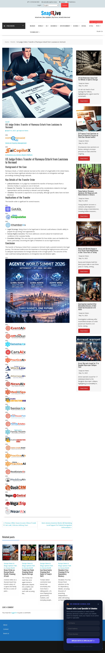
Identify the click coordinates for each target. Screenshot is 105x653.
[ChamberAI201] (15, 227)
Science (75, 26)
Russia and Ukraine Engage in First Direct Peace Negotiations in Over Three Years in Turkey (88, 250)
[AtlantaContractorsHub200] (15, 402)
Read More (84, 101)
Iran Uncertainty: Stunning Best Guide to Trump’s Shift (46, 573)
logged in (14, 613)
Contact (6, 629)
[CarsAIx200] (15, 354)
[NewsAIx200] (15, 386)
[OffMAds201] (15, 338)
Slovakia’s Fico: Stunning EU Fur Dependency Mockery (63, 573)
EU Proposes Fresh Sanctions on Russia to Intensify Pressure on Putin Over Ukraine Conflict (88, 135)
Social (84, 26)
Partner (64, 5)
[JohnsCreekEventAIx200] (15, 450)
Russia (8, 568)
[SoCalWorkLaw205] (15, 370)
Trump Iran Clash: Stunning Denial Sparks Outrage (28, 572)
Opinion (10, 566)
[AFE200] (15, 426)
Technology (34, 32)
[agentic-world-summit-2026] (37, 322)
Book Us (6, 633)
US (47, 26)
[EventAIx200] (15, 330)
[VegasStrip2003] (15, 506)
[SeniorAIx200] (15, 410)
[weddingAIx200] (15, 482)
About (5, 625)
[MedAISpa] (15, 394)
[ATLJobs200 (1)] (15, 442)
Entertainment (65, 26)
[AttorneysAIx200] (15, 378)
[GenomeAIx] (15, 346)
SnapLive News (23, 131)
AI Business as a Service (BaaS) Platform (18, 155)
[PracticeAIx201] (15, 362)
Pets (97, 26)
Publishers (11, 26)
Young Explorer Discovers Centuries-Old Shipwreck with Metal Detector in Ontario (87, 193)
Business (54, 26)
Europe (6, 563)
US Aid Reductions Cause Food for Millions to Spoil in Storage (88, 79)
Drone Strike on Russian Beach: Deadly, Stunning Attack (9, 573)
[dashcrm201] (15, 490)
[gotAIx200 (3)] (15, 211)
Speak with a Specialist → (83, 641)
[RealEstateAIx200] (15, 474)
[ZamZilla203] (15, 219)
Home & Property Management (15, 143)
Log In (39, 5)
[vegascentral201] (15, 498)
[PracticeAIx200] (15, 458)
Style (91, 26)
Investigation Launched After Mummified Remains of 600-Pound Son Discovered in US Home (87, 307)
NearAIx (32, 26)
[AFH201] (15, 434)
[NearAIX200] (15, 514)
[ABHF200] (15, 418)
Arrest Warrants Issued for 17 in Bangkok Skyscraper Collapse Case (88, 365)
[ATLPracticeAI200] (15, 466)
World (40, 26)
